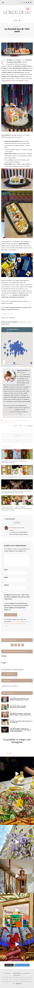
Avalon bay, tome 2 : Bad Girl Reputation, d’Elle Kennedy (18, 706)
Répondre (17, 522)
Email (6, 577)
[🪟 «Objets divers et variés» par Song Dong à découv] (17, 910)
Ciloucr (11, 526)
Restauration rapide (8, 422)
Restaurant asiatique (22, 420)
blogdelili (5, 407)
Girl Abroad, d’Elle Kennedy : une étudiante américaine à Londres (19, 699)
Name (6, 569)
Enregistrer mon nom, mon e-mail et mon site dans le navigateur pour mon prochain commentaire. (17, 597)
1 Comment (30, 426)
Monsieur (19, 374)
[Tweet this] (16, 425)
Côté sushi (9, 295)
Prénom (4, 656)
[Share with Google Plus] (18, 425)
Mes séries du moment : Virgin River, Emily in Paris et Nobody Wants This (20, 714)
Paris (5, 420)
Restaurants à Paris (24, 322)
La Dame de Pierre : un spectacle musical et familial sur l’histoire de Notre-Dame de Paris (20, 730)
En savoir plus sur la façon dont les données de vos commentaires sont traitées (16, 623)
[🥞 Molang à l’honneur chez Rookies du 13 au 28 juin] (17, 774)
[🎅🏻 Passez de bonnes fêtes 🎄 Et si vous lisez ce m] (17, 944)
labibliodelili (6, 412)
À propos (7, 973)
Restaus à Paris (21, 34)
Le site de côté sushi (7, 313)
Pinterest (11, 414)
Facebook (6, 414)
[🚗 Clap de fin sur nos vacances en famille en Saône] (17, 842)
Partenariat (11, 420)
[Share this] (13, 425)
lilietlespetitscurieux (9, 409)
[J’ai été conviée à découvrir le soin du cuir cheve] (17, 876)
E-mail (4, 663)
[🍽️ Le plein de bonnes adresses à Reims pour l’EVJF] (17, 808)
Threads (17, 414)
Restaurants (13, 34)
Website (6, 585)
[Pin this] (21, 425)
